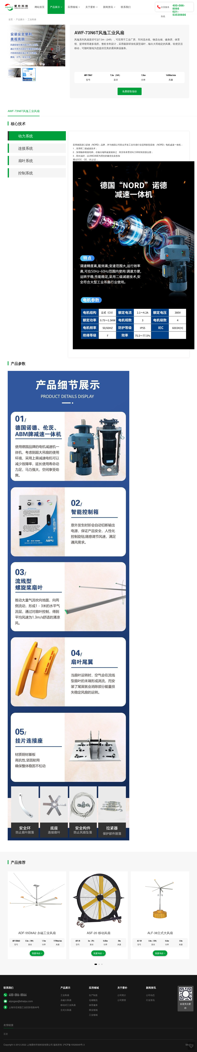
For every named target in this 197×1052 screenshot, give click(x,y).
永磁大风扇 (65, 1000)
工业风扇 (32, 19)
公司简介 (121, 995)
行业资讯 (150, 1000)
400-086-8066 (18, 995)
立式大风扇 (65, 1009)
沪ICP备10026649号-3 (74, 1044)
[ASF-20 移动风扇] (98, 901)
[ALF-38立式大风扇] (160, 901)
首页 (10, 19)
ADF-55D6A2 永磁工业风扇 (37, 933)
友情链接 (8, 1025)
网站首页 (39, 7)
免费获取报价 (129, 91)
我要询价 (36, 953)
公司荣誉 (121, 1000)
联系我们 (126, 7)
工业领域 (93, 1014)
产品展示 (55, 7)
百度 (6, 1033)
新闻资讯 (108, 7)
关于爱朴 (90, 7)
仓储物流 (93, 1000)
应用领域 (73, 7)
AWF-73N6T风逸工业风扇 (24, 111)
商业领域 (93, 1009)
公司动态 (150, 995)
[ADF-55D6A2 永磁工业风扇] (37, 901)
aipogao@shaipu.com (21, 1001)
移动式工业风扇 (68, 1004)
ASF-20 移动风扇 (98, 933)
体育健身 (93, 1004)
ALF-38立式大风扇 (160, 933)
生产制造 (93, 995)
